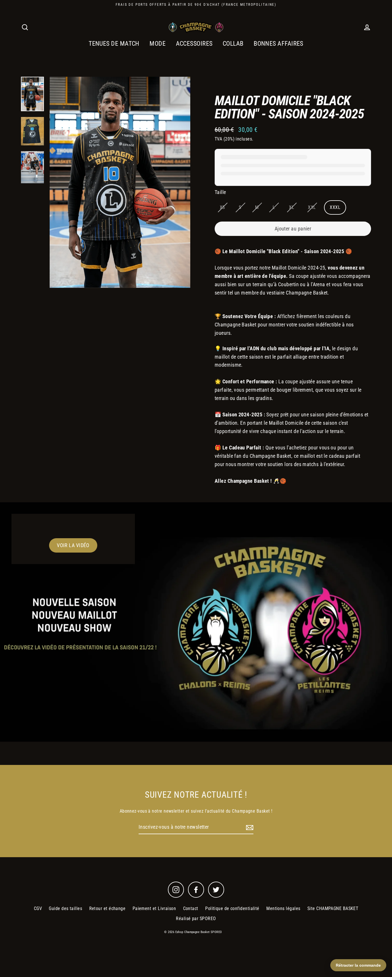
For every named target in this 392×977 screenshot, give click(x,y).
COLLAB (233, 43)
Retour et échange (107, 908)
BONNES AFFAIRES (278, 43)
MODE (158, 43)
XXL (312, 207)
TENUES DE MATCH (114, 43)
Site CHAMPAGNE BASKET (332, 908)
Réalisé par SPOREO (196, 918)
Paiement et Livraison (154, 908)
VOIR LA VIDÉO (73, 545)
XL (291, 207)
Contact (190, 908)
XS (222, 207)
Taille (220, 192)
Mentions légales (283, 908)
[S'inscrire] (248, 827)
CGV (38, 908)
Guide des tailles (65, 908)
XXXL (335, 207)
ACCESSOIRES (194, 43)
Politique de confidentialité (232, 908)
